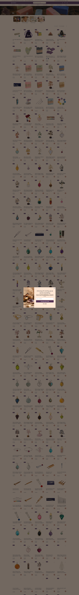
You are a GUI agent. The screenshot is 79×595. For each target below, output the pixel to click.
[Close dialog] (54, 288)
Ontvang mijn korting (45, 301)
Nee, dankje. (45, 303)
